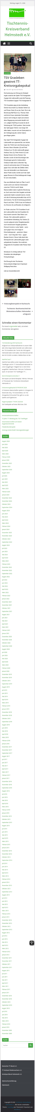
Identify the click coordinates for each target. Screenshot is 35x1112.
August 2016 (6, 791)
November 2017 (7, 750)
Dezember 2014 (7, 851)
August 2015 (6, 825)
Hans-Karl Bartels (18, 89)
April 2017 (5, 769)
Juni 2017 (5, 762)
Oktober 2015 (6, 819)
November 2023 (7, 536)
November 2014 (7, 854)
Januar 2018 (5, 744)
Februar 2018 (6, 740)
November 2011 (7, 961)
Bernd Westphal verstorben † (11, 376)
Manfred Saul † (6, 359)
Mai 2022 (5, 586)
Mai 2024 (5, 517)
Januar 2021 (5, 633)
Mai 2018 (5, 731)
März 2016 (5, 807)
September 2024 (7, 507)
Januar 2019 (5, 709)
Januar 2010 (5, 1027)
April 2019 (5, 699)
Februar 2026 (6, 457)
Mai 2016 (5, 800)
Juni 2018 (5, 728)
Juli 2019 (4, 690)
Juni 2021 (5, 618)
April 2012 (5, 945)
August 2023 (6, 545)
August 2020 (6, 649)
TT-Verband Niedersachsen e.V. (12, 1070)
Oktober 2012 (6, 926)
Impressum (5, 1085)
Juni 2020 (5, 655)
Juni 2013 (5, 901)
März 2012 (5, 948)
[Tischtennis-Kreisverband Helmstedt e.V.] (4, 43)
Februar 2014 (6, 879)
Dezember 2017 (7, 747)
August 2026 (6, 441)
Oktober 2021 (6, 608)
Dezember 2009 (7, 1030)
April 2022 (5, 589)
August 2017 (6, 756)
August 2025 (6, 473)
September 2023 (7, 542)
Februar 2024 (6, 526)
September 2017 (7, 753)
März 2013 (5, 911)
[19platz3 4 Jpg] (10, 292)
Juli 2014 (4, 863)
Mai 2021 (5, 621)
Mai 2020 (5, 658)
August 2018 (6, 725)
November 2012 (7, 923)
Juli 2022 (4, 580)
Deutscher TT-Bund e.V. (9, 1066)
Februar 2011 (6, 989)
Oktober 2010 (6, 1002)
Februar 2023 (6, 564)
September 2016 (7, 788)
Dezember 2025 (7, 463)
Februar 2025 (6, 492)
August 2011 (6, 970)
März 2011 (5, 986)
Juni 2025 (5, 479)
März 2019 (5, 703)
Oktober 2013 (6, 888)
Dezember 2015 (7, 816)
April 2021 (5, 624)
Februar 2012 (6, 951)
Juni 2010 (5, 1014)
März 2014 (5, 876)
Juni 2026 (5, 444)
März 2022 (5, 592)
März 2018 (5, 737)
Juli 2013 (4, 898)
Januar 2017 (5, 778)
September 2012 (7, 929)
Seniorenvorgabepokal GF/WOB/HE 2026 (14, 387)
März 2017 (5, 772)
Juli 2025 (4, 476)
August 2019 (6, 687)
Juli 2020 (4, 652)
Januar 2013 (5, 917)
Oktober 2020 (6, 643)
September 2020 (7, 646)
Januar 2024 (5, 529)
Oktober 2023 (6, 539)
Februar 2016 (6, 810)
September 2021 (7, 611)
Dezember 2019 (7, 674)
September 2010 (7, 1005)
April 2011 (5, 983)
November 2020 (7, 640)
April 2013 (5, 907)
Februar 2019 (6, 706)
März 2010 (5, 1021)
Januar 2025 (5, 495)
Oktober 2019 (6, 681)
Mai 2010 (5, 1018)
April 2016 (5, 803)
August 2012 (6, 933)
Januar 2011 (5, 992)
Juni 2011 (5, 977)
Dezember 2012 (7, 920)
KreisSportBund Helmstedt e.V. (12, 1074)
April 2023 (5, 558)
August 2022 (6, 577)
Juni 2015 (5, 832)
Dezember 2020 (7, 636)
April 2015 (5, 838)
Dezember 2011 (7, 958)
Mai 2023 (5, 555)
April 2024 (5, 520)
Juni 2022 (5, 583)
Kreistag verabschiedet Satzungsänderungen (15, 430)
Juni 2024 (5, 514)
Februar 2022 (6, 595)
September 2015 (7, 822)
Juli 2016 (4, 794)
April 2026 (5, 451)
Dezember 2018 (7, 712)
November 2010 (7, 999)
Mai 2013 (5, 904)
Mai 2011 (5, 980)
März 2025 (5, 488)
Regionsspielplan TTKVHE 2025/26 (12, 402)
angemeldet (13, 326)
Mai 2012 (5, 942)
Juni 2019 (5, 693)
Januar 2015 (5, 848)
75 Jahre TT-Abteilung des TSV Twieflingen (15, 418)
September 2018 (7, 721)
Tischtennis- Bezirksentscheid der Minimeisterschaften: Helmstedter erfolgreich (18, 311)
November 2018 (7, 715)
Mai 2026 (5, 447)
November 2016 (7, 785)
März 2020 (5, 665)
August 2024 (6, 510)
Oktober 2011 (6, 964)
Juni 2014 (5, 866)
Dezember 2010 (7, 996)
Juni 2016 (5, 797)
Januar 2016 (5, 813)
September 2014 (7, 860)
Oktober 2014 (6, 857)
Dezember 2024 (7, 498)
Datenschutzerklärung (9, 1081)
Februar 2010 (6, 1024)
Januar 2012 (5, 955)
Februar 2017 (6, 775)
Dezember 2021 (7, 602)
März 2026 (5, 454)
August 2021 (6, 614)
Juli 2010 (4, 1011)
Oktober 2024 (6, 504)
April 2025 (5, 485)
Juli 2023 (4, 548)
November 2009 (7, 1033)
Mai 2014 (5, 870)
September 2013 (7, 892)
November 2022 (7, 570)
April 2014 (5, 873)
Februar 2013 (6, 914)
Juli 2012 (4, 936)
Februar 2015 (6, 844)
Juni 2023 (5, 551)
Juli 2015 (4, 829)
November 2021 (7, 605)
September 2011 (7, 967)
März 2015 (5, 841)
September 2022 (7, 573)
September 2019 (7, 684)
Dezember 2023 (7, 532)
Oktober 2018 (6, 718)
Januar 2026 (5, 460)
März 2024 (5, 523)
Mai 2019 (5, 696)
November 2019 (7, 677)
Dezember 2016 (7, 781)
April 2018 (5, 734)
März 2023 (5, 561)
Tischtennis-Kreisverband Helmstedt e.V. (18, 29)
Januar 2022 (5, 599)
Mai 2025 (5, 482)
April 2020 (5, 662)
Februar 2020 (6, 668)
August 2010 (6, 1008)
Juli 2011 (4, 974)
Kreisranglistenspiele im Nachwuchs (17, 304)
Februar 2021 (6, 630)
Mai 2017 (5, 766)
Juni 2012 (5, 939)
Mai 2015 (5, 835)
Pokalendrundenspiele (8, 427)
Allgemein (7, 73)
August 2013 (6, 895)
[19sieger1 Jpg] (10, 283)
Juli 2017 (4, 759)
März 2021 (5, 627)
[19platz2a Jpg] (24, 283)
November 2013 (7, 885)
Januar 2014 (5, 882)
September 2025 (7, 469)
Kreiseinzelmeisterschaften (10, 415)
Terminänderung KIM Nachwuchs (12, 343)
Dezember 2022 (7, 567)
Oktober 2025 (6, 466)
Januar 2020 (5, 671)
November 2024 (7, 501)
